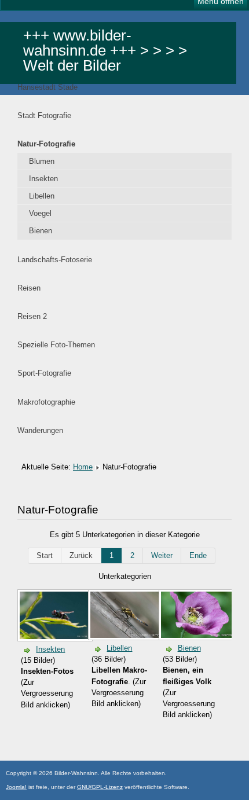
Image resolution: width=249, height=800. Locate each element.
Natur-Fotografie (46, 144)
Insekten (43, 178)
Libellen (41, 196)
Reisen (29, 288)
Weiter (162, 555)
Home (83, 467)
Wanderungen (40, 430)
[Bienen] (197, 635)
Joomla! (16, 787)
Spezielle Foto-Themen (56, 344)
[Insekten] (56, 636)
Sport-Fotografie (44, 373)
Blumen (41, 161)
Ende (198, 555)
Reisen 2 (32, 316)
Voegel (40, 213)
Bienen (40, 230)
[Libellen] (127, 635)
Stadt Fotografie (44, 115)
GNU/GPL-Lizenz (100, 787)
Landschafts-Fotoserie (54, 259)
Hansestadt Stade (47, 87)
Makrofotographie (46, 402)
